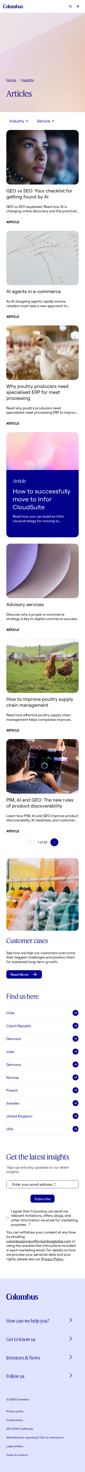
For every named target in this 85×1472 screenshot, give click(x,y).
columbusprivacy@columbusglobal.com (38, 1241)
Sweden (12, 1103)
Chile (10, 1013)
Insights (27, 80)
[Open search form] (70, 6)
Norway (12, 1077)
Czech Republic (18, 1026)
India (10, 1051)
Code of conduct (17, 1455)
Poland (12, 1090)
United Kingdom (19, 1116)
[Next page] (54, 842)
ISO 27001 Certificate (19, 1428)
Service (43, 120)
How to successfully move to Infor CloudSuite (41, 499)
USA (9, 1129)
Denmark (13, 1038)
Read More (19, 974)
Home (11, 80)
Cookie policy (14, 1420)
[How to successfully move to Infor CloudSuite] (42, 451)
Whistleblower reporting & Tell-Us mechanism (35, 1437)
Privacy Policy (52, 1259)
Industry (16, 120)
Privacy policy (15, 1411)
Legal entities (14, 1446)
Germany (13, 1064)
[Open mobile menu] (78, 6)
